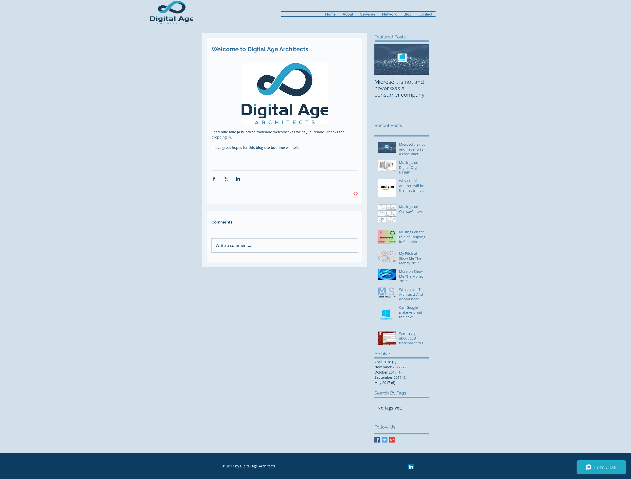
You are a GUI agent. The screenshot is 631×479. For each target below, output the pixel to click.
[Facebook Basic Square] (377, 440)
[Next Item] (421, 59)
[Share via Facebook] (213, 178)
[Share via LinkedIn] (238, 178)
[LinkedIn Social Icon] (411, 466)
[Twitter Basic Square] (384, 440)
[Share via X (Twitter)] (226, 178)
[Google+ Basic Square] (392, 440)
